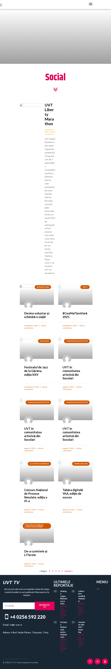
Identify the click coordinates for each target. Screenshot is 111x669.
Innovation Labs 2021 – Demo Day (81, 627)
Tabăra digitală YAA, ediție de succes (73, 493)
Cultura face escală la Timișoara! (81, 596)
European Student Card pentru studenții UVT (63, 629)
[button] (90, 3)
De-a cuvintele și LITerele (35, 553)
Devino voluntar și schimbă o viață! (36, 315)
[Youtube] (105, 661)
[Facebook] (90, 661)
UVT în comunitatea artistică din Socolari (71, 372)
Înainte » (69, 571)
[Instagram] (98, 661)
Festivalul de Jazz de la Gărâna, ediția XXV (36, 370)
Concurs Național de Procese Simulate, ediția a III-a (36, 495)
